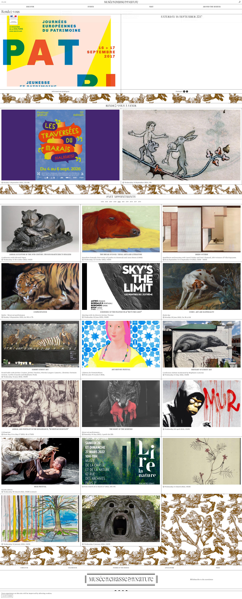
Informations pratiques (60, 91)
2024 (110, 201)
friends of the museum (121, 568)
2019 (127, 201)
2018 (131, 201)
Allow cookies (7, 596)
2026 (102, 201)
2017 (135, 201)
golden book (72, 568)
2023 (115, 201)
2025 (106, 201)
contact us (24, 568)
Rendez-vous (10, 11)
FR (2, 2)
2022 (119, 201)
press (218, 568)
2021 (123, 201)
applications (169, 568)
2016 (139, 201)
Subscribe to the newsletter (202, 579)
